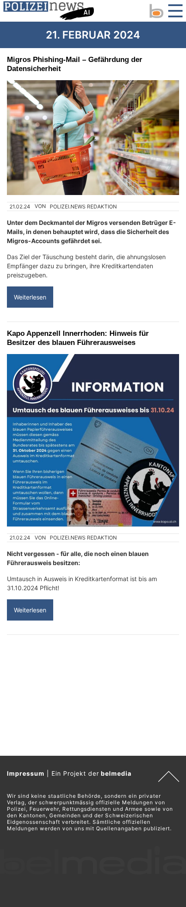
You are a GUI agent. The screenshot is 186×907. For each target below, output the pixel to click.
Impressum (26, 773)
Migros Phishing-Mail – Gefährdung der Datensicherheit (74, 64)
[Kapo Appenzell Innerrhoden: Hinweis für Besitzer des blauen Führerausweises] (93, 440)
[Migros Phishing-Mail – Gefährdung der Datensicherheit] (93, 137)
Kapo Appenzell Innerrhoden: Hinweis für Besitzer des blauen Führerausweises (78, 338)
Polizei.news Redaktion (83, 206)
